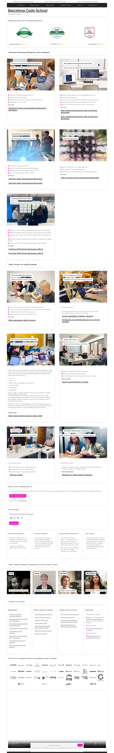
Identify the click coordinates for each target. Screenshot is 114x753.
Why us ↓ (80, 5)
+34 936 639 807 (22, 500)
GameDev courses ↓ (66, 5)
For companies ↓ (92, 5)
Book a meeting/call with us (18, 496)
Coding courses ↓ (50, 5)
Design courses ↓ (35, 5)
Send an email (14, 523)
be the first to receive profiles (94, 619)
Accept (80, 745)
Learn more (73, 748)
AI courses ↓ (21, 5)
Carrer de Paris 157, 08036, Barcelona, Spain (21, 514)
